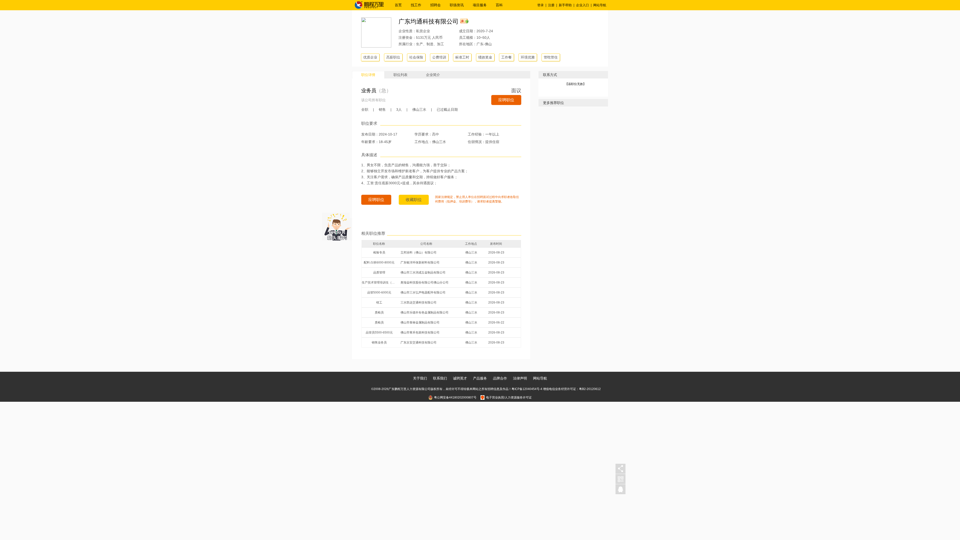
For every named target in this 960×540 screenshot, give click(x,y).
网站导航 (599, 5)
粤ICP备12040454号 (526, 389)
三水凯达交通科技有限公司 (418, 302)
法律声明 (520, 378)
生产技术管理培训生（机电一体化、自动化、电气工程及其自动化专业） (379, 282)
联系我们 (440, 378)
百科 (499, 5)
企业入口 (582, 5)
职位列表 (401, 75)
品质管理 (379, 272)
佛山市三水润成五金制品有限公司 (423, 272)
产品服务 (480, 378)
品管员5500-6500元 (379, 332)
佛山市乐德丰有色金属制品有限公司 (424, 312)
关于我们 (420, 378)
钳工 (379, 302)
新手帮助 (565, 5)
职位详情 (368, 75)
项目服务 (480, 5)
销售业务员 (379, 342)
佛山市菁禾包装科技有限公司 (420, 332)
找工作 (416, 5)
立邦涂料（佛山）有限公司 (418, 252)
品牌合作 (500, 378)
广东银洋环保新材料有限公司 (420, 262)
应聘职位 (506, 100)
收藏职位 (414, 200)
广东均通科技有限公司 (428, 21)
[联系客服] (621, 489)
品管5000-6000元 (379, 292)
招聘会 (435, 5)
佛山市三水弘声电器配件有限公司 (423, 292)
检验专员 (379, 252)
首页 (398, 5)
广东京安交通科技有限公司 (418, 342)
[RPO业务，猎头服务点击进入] (337, 225)
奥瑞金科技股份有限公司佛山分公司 (424, 282)
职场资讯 (457, 5)
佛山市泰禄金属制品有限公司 (420, 322)
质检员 (379, 312)
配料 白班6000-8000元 (379, 262)
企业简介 (433, 75)
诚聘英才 (460, 378)
